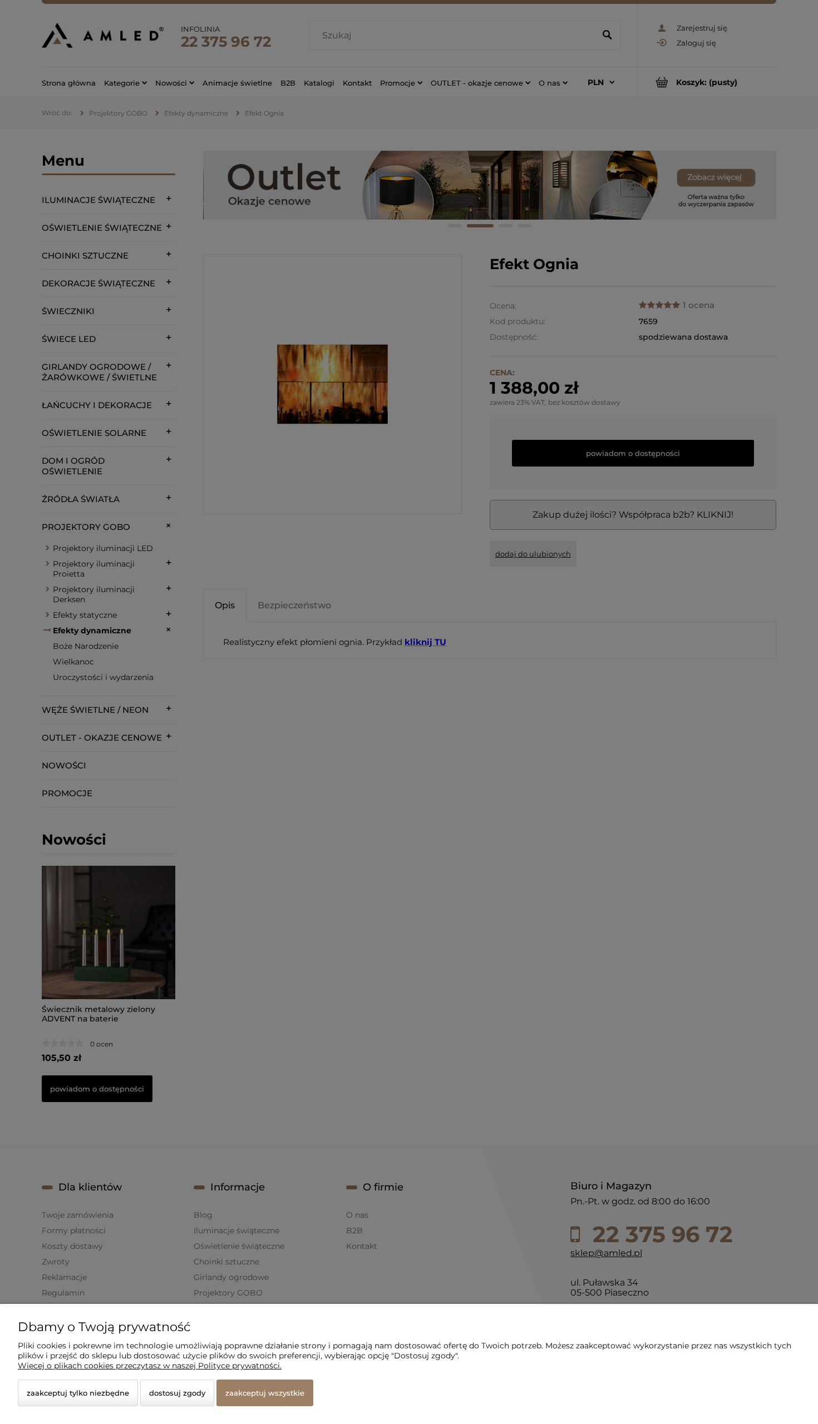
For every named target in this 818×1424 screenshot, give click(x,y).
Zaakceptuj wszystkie (264, 1392)
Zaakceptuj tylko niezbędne (78, 1392)
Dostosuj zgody (177, 1392)
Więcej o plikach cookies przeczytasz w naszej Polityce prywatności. (150, 1366)
